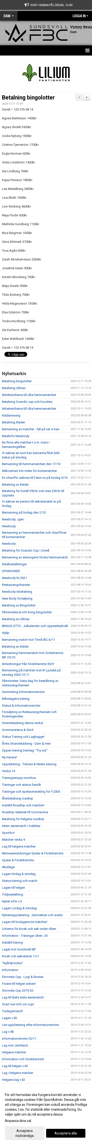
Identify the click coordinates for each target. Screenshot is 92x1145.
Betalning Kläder (13, 422)
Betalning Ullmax (14, 388)
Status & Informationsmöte (21, 705)
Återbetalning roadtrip (17, 798)
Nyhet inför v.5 (12, 901)
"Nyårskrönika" (12, 963)
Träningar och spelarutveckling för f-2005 (31, 791)
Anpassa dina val (18, 1121)
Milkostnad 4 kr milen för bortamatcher (29, 471)
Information (10, 970)
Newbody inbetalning (17, 591)
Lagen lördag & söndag (19, 874)
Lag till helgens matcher (19, 846)
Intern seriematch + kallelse (21, 826)
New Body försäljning (17, 598)
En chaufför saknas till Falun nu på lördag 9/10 (34, 478)
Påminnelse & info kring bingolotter (27, 612)
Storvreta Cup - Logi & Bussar (22, 977)
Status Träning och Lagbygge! (23, 737)
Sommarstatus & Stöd (17, 730)
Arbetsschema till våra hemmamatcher (29, 395)
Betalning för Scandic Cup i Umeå (25, 550)
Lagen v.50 (9, 1018)
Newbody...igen (13, 519)
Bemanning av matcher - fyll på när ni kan (30, 429)
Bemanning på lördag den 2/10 (24, 512)
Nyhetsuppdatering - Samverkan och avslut (32, 915)
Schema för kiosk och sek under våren (29, 929)
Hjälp (5, 633)
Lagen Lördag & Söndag (19, 908)
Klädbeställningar (14, 564)
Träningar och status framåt (21, 785)
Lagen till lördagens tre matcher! (24, 922)
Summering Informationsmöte (23, 692)
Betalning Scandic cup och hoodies (27, 402)
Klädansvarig (11, 415)
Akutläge (8, 867)
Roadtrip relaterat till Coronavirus (25, 812)
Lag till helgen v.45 (15, 1066)
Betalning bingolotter (28, 97)
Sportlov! (8, 833)
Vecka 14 (8, 771)
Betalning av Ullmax (15, 619)
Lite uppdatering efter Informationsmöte (30, 1025)
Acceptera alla (65, 1133)
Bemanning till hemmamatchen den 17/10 (31, 464)
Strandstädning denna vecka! (22, 723)
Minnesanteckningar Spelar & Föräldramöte (32, 853)
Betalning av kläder (15, 484)
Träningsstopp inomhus (19, 778)
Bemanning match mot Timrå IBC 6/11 (28, 639)
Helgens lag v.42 (13, 1080)
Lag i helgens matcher (17, 1073)
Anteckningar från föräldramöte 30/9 (28, 664)
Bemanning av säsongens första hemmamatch (35, 557)
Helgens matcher (14, 1052)
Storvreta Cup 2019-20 (17, 990)
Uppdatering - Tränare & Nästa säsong (29, 764)
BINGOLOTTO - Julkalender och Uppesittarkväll (35, 626)
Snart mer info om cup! (18, 1004)
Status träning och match (19, 881)
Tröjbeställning (12, 894)
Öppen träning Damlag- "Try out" (25, 750)
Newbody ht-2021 (14, 578)
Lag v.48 (7, 1032)
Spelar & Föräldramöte (18, 860)
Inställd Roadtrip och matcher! (23, 805)
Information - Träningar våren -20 (25, 935)
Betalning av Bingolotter (19, 605)
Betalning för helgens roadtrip (23, 819)
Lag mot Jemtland (15, 1045)
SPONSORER (11, 571)
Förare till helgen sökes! (19, 983)
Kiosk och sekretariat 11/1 (20, 956)
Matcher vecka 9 (13, 839)
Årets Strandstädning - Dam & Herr (26, 743)
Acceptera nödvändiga (24, 1133)
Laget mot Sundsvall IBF (19, 949)
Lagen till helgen (13, 887)
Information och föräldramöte (23, 1059)
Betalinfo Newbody (15, 436)
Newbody (9, 526)
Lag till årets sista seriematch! (23, 997)
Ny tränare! (9, 757)
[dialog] (46, 1115)
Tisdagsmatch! (12, 1011)
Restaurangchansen (16, 585)
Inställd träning (12, 942)
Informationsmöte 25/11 (19, 1038)
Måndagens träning (15, 699)
